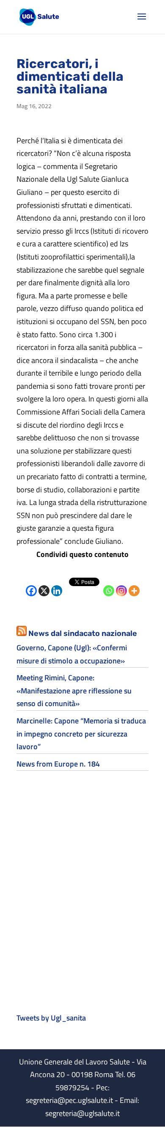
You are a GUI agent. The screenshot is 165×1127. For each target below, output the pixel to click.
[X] (44, 584)
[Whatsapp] (108, 584)
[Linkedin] (56, 584)
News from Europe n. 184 (58, 764)
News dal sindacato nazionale (82, 633)
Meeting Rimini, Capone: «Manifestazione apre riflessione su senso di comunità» (74, 690)
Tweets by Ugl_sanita (51, 1017)
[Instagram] (121, 584)
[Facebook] (31, 584)
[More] (134, 584)
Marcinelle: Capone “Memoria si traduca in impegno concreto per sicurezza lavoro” (81, 733)
